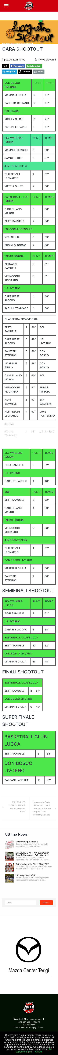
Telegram (10, 71)
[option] (29, 955)
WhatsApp (35, 66)
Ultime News (16, 834)
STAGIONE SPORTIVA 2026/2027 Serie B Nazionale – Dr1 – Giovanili (32, 853)
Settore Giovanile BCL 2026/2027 (32, 864)
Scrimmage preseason (27, 841)
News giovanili (46, 59)
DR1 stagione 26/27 (25, 875)
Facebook (19, 66)
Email (40, 71)
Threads (26, 71)
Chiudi (38, 1051)
